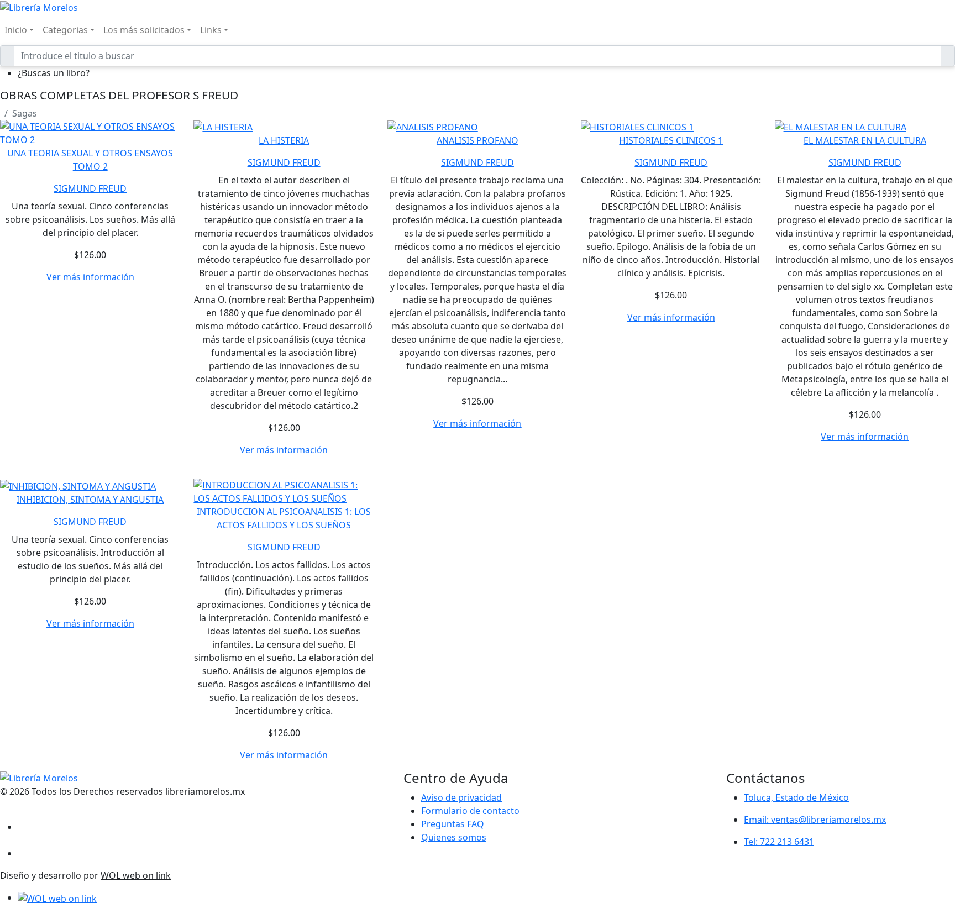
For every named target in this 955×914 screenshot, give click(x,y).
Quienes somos (453, 837)
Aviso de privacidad (461, 797)
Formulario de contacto (470, 811)
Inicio (15, 30)
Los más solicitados (144, 30)
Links (211, 30)
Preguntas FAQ (452, 824)
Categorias (65, 30)
